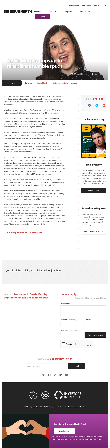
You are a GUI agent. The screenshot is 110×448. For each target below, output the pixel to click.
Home (13, 83)
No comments (97, 74)
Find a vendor (86, 5)
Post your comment (95, 335)
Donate (42, 17)
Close (103, 418)
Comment (28, 83)
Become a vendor (73, 5)
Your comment (65, 304)
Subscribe (76, 366)
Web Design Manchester (64, 407)
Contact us (97, 5)
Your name (68, 320)
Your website (69, 330)
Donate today (64, 431)
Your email (88, 320)
